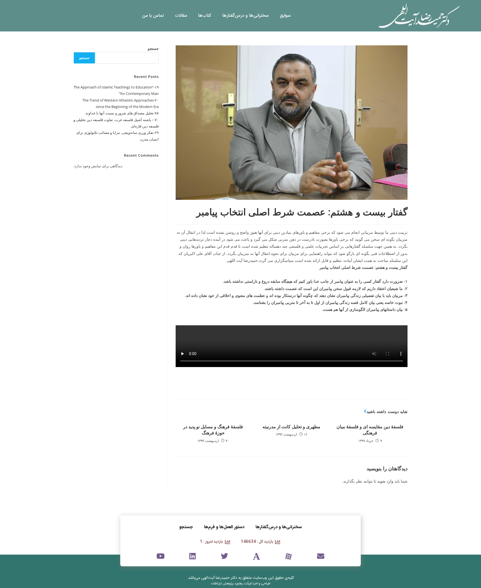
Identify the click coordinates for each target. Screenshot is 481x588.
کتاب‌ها (204, 15)
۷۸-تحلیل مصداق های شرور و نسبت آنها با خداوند (122, 112)
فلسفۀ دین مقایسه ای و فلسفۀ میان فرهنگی (370, 430)
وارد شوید (385, 481)
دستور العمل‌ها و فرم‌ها (224, 527)
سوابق (285, 15)
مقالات (181, 15)
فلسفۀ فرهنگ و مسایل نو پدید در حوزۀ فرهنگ (213, 430)
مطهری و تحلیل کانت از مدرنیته (291, 427)
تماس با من (153, 15)
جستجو (153, 48)
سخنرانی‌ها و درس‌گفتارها (245, 15)
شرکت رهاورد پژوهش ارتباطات (231, 583)
